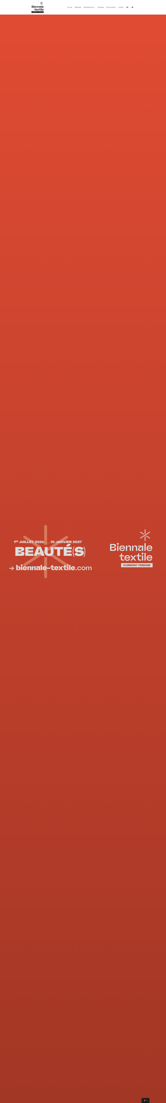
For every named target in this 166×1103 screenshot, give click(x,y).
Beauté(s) (78, 7)
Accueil (69, 7)
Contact (121, 7)
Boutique (101, 7)
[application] (94, 7)
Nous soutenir (111, 7)
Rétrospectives (89, 7)
